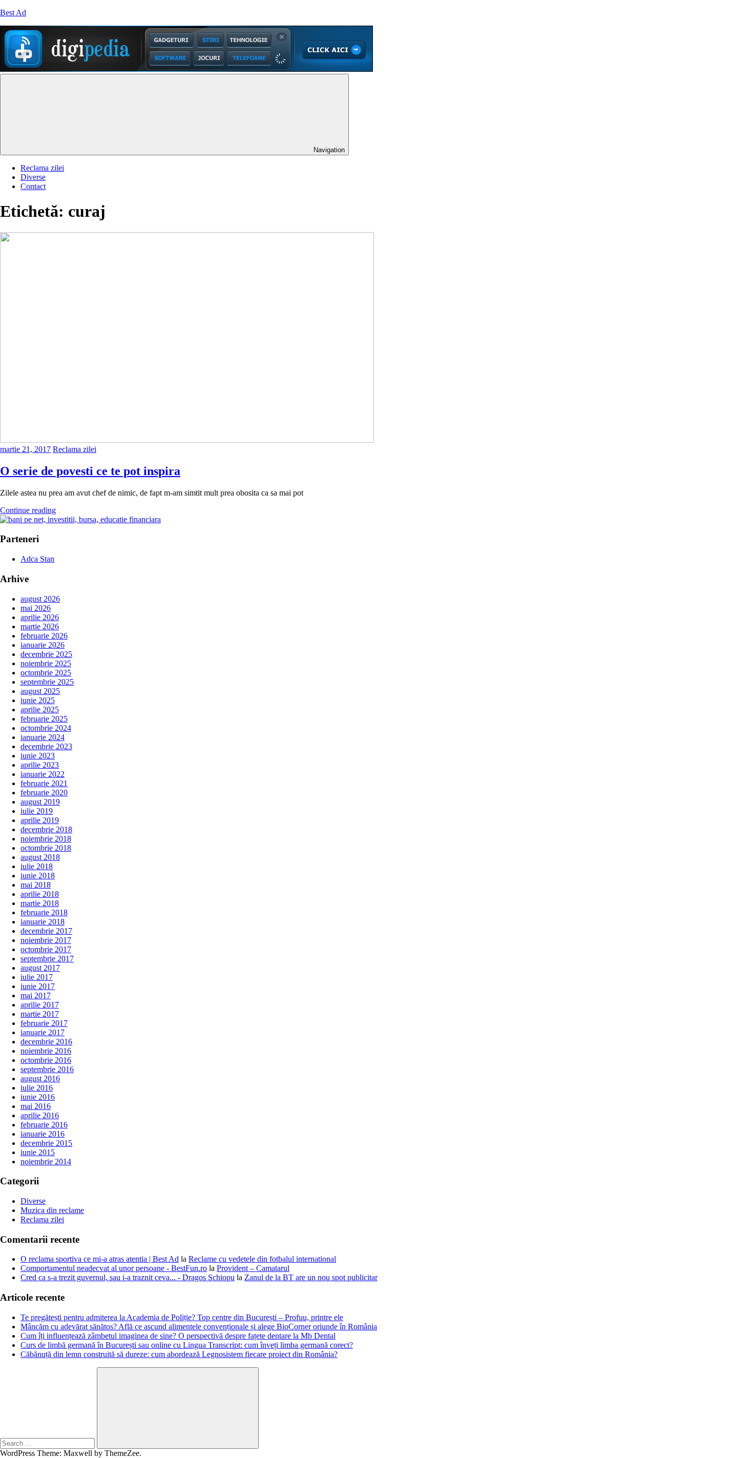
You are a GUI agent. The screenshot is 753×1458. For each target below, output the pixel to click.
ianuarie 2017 (42, 1032)
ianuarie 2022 (42, 774)
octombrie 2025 (45, 672)
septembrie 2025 (47, 681)
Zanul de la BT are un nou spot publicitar (311, 1277)
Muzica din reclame (52, 1210)
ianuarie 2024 (42, 737)
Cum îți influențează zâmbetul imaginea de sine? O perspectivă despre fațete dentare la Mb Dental (178, 1335)
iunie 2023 (37, 755)
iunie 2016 (37, 1097)
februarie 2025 (44, 718)
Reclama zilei (42, 167)
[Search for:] (48, 1443)
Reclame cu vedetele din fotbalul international (262, 1259)
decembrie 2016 (46, 1041)
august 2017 (40, 967)
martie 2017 (39, 1014)
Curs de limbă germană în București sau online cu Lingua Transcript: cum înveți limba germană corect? (186, 1345)
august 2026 (40, 598)
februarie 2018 (44, 912)
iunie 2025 (37, 700)
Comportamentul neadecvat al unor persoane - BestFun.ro (113, 1268)
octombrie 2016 (45, 1060)
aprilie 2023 (39, 765)
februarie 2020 (44, 792)
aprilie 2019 (39, 820)
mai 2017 (35, 995)
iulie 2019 (36, 811)
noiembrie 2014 (45, 1161)
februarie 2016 (44, 1124)
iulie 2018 (36, 866)
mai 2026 (35, 608)
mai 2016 (35, 1106)
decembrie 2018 (46, 829)
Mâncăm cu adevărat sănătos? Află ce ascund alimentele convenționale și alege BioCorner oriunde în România (198, 1326)
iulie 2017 (36, 977)
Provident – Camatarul (253, 1268)
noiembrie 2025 (45, 663)
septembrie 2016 (47, 1069)
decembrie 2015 (46, 1143)
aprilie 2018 (39, 894)
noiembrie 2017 (45, 940)
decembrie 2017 (46, 931)
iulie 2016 (36, 1087)
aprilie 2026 (39, 617)
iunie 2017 (37, 986)
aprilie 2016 (39, 1115)
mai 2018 (35, 884)
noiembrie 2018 (45, 838)
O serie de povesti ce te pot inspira (90, 471)
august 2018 (40, 857)
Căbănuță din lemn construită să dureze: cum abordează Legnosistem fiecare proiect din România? (179, 1354)
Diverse (33, 177)
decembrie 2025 (46, 654)
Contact (33, 186)
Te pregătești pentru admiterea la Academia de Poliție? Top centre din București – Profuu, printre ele (181, 1317)
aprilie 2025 (39, 709)
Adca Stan (37, 559)
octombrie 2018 (45, 848)
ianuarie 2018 (42, 921)
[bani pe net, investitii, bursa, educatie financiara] (80, 519)
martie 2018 (39, 903)
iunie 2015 (37, 1152)
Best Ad (13, 12)
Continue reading (28, 510)
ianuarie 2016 (42, 1134)
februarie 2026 (44, 635)
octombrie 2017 (45, 949)
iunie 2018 (37, 875)
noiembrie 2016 (45, 1050)
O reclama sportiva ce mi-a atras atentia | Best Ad (99, 1259)
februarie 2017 (44, 1023)
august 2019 (40, 801)
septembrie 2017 (47, 958)
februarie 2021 (44, 783)
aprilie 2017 (39, 1004)
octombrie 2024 (45, 728)
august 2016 (40, 1078)
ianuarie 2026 (42, 645)
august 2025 (40, 691)
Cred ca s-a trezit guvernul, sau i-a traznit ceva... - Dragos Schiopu (127, 1277)
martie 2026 (39, 626)
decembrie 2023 (46, 746)
